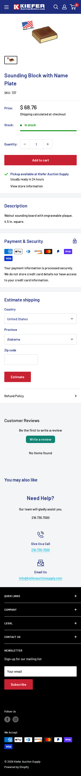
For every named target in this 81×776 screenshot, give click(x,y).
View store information (26, 186)
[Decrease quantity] (24, 144)
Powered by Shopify (16, 767)
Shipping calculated (34, 114)
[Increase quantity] (47, 144)
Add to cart (40, 160)
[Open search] (56, 7)
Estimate (17, 377)
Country (10, 309)
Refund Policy (14, 396)
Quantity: (10, 144)
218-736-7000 (40, 550)
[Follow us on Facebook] (7, 719)
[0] (73, 7)
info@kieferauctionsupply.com (40, 578)
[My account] (64, 7)
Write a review (40, 439)
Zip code (10, 350)
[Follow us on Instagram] (16, 719)
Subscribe (18, 684)
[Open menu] (6, 7)
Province (10, 329)
